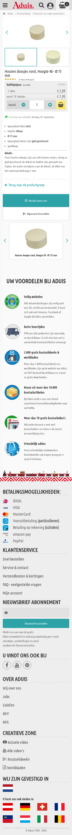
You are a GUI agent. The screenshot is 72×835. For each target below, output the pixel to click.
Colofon (8, 704)
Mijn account (12, 592)
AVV (6, 713)
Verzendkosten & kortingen (23, 575)
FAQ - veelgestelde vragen (22, 584)
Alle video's (15, 750)
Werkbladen (16, 767)
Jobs (6, 696)
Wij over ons (12, 688)
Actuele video (18, 742)
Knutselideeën (19, 759)
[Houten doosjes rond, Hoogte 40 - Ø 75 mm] (37, 32)
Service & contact (15, 567)
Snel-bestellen (13, 558)
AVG (6, 721)
